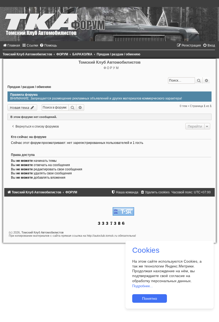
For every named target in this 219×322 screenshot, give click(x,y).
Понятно (149, 298)
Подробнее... (142, 286)
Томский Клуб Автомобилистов (42, 232)
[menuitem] (11, 45)
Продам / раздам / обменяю (29, 87)
